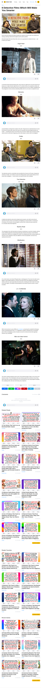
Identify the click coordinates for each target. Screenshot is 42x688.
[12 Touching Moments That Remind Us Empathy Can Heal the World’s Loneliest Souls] (31, 577)
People (3, 450)
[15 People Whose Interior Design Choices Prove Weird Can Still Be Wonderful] (11, 625)
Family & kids (4, 473)
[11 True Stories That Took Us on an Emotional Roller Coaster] (11, 417)
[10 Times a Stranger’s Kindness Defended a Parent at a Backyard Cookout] (31, 625)
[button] (8, 385)
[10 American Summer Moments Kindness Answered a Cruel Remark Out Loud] (11, 665)
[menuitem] (15, 2)
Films (3, 5)
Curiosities (3, 428)
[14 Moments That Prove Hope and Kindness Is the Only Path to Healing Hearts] (11, 437)
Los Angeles (20, 329)
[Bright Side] (8, 1)
